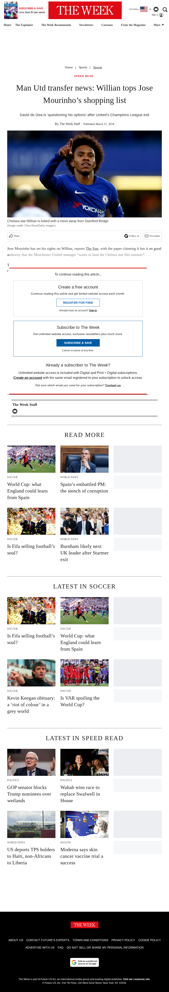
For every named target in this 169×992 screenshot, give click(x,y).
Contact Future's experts (47, 940)
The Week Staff (70, 124)
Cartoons (107, 25)
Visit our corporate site (136, 979)
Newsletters (86, 25)
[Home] (7, 25)
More (157, 25)
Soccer (97, 67)
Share (17, 236)
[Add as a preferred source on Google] (84, 962)
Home (69, 67)
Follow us (134, 236)
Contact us (113, 385)
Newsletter (154, 236)
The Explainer (24, 25)
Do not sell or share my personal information (105, 947)
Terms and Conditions (90, 940)
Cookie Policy (149, 940)
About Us (15, 940)
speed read (84, 76)
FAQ (60, 947)
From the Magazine (133, 25)
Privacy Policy (123, 940)
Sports (83, 67)
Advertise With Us (39, 947)
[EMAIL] (15, 411)
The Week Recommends (56, 25)
